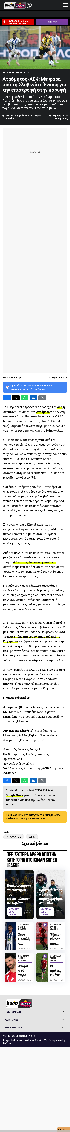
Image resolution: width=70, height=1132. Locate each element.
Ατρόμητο (43, 412)
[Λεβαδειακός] (34, 14)
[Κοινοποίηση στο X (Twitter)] (16, 397)
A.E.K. (32, 836)
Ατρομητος (14, 836)
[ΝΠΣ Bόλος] (28, 14)
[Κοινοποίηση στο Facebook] (7, 397)
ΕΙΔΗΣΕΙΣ (52, 22)
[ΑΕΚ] (3, 14)
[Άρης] (9, 14)
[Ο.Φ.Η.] (46, 14)
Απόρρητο (63, 1129)
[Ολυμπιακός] (40, 14)
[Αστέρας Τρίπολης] (15, 14)
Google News (14, 795)
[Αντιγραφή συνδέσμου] (42, 397)
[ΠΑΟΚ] (65, 14)
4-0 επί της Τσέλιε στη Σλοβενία (34, 562)
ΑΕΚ (59, 407)
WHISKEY (43, 1040)
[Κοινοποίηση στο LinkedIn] (33, 397)
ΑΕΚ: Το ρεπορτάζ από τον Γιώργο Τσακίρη (24, 117)
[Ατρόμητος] (21, 14)
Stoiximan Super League (15, 72)
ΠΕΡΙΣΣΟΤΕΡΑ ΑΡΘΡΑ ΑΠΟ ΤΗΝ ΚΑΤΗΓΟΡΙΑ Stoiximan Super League (32, 860)
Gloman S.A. (32, 1040)
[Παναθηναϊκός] (52, 14)
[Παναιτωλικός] (58, 14)
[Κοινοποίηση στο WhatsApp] (24, 397)
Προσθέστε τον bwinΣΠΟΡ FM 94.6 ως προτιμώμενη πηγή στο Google (31, 387)
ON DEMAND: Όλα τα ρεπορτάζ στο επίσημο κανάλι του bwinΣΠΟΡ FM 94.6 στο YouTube (33, 816)
